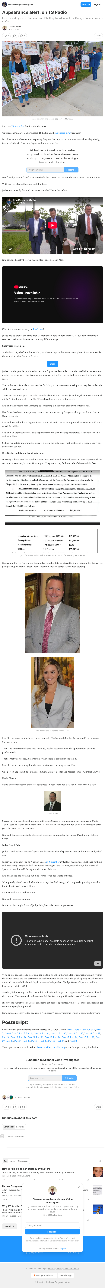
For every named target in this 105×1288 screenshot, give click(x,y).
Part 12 (54, 1033)
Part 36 (52, 1041)
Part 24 (56, 1037)
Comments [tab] (9, 1127)
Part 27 (82, 1037)
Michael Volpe (15, 27)
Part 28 (90, 1037)
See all (7, 1226)
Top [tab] (5, 1161)
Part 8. (22, 1033)
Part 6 (8, 1033)
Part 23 (48, 1037)
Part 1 (70, 1029)
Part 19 (14, 1037)
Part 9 (29, 1033)
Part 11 (45, 1033)
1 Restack (26, 1097)
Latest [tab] (12, 1161)
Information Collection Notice (52, 1241)
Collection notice (71, 1268)
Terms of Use (65, 1238)
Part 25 (65, 1037)
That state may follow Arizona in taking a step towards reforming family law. (38, 1172)
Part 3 (85, 1029)
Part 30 (9, 1041)
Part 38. (73, 1041)
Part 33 (26, 1041)
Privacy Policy (73, 1241)
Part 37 (60, 1041)
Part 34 (35, 1041)
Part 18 (6, 1037)
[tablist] (14, 1127)
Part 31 (18, 1041)
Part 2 (78, 1029)
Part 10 (37, 1033)
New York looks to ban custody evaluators (26, 1168)
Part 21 (31, 1037)
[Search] (100, 1161)
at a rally (58, 118)
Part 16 (88, 1033)
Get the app (66, 1275)
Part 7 (15, 1033)
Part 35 (43, 1041)
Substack (39, 1282)
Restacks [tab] (20, 1127)
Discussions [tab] (23, 1161)
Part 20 (23, 1037)
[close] (79, 1187)
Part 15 (79, 1033)
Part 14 (71, 1033)
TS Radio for (17, 126)
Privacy (51, 1268)
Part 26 (73, 1037)
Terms (59, 1268)
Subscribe (86, 4)
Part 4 (92, 1029)
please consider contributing (50, 1047)
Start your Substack (45, 1275)
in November (53, 862)
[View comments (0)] (14, 35)
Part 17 (96, 1033)
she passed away (62, 133)
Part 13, (63, 1033)
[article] (52, 1174)
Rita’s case (38, 329)
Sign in (97, 4)
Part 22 (39, 1037)
